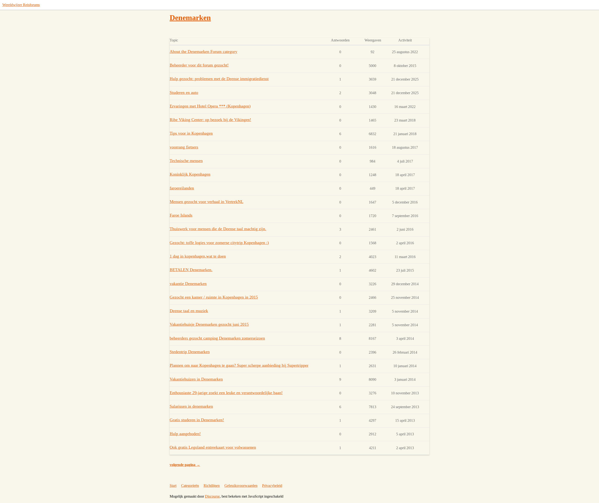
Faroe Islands (181, 215)
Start (173, 486)
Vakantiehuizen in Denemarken (196, 379)
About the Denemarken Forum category (203, 51)
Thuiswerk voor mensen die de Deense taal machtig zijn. (218, 228)
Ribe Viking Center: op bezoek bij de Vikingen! (210, 119)
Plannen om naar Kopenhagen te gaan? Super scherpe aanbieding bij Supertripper (239, 365)
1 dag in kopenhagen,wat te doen (198, 256)
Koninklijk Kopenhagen (190, 174)
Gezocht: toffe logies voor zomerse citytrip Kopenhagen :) (219, 242)
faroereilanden (182, 188)
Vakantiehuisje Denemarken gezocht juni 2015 (209, 324)
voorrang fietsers (184, 147)
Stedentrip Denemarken (190, 351)
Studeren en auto (184, 92)
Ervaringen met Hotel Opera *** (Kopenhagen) (210, 106)
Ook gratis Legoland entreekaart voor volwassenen (213, 447)
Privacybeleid (272, 486)
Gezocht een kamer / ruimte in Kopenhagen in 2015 (214, 297)
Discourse (212, 496)
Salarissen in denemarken (191, 406)
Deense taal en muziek (189, 310)
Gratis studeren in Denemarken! (197, 420)
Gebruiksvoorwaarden (240, 486)
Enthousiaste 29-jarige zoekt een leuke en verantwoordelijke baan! (226, 392)
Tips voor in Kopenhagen (191, 133)
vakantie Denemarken (188, 283)
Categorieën (190, 486)
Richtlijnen (212, 486)
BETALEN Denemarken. (191, 269)
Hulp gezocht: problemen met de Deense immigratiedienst (219, 78)
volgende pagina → (185, 465)
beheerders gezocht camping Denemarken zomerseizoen (217, 338)
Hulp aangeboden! (185, 433)
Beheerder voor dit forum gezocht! (199, 65)
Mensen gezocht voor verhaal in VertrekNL (206, 201)
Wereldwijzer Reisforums (21, 5)
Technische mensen (186, 160)
